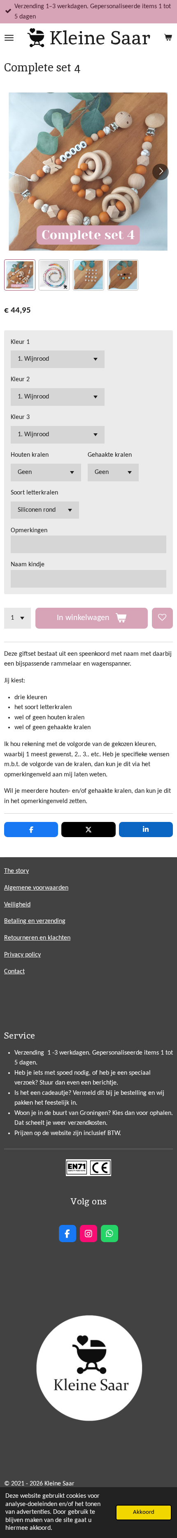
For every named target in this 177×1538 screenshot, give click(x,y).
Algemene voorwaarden (36, 888)
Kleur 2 (20, 379)
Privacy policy (22, 955)
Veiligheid (17, 905)
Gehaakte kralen (110, 455)
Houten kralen (30, 455)
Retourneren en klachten (37, 938)
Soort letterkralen (34, 493)
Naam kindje (27, 564)
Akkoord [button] (143, 1512)
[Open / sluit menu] (9, 37)
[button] (19, 275)
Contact (14, 971)
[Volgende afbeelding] (160, 172)
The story (16, 871)
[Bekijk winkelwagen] (168, 37)
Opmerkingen (29, 530)
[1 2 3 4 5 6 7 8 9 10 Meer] (17, 618)
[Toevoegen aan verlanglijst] (162, 618)
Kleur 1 (20, 342)
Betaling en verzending (34, 921)
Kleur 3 (20, 417)
